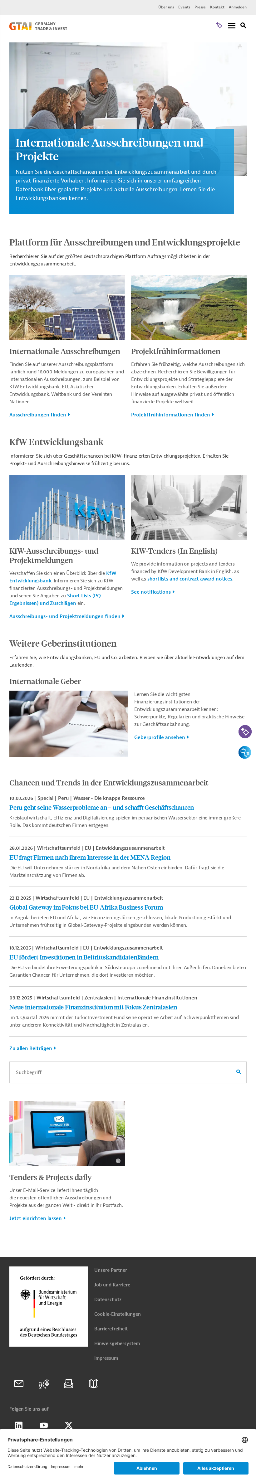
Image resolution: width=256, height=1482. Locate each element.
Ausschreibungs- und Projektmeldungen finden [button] (65, 616)
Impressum (106, 1358)
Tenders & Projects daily (50, 1177)
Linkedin (18, 1425)
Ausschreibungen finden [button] (37, 415)
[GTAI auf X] (68, 1425)
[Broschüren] (93, 1383)
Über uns (166, 7)
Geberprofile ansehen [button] (159, 737)
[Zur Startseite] (38, 29)
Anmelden (238, 7)
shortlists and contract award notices (189, 579)
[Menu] (231, 26)
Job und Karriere (112, 1285)
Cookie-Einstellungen (117, 1314)
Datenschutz (107, 1300)
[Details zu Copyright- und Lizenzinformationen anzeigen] (240, 46)
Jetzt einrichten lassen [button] (35, 1218)
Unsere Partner (110, 1270)
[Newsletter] (68, 1383)
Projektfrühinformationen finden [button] (170, 415)
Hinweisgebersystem (117, 1344)
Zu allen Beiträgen (30, 1048)
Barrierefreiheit (111, 1329)
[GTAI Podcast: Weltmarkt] (43, 1383)
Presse (200, 7)
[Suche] (243, 26)
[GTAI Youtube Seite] (43, 1425)
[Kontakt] (18, 1383)
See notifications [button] (151, 592)
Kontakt (217, 7)
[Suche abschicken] (239, 1072)
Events (184, 7)
